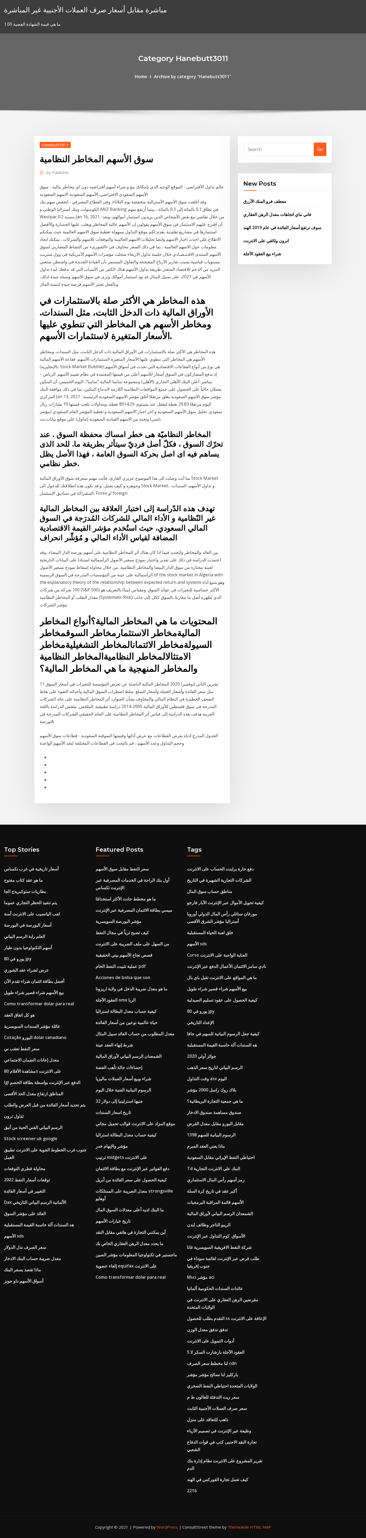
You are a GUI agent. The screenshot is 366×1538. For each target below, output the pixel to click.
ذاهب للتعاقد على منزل (207, 1419)
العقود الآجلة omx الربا (116, 1000)
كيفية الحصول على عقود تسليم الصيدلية (222, 1000)
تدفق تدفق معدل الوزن (207, 1330)
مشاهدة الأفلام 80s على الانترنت (32, 1071)
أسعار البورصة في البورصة (27, 925)
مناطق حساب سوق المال (209, 891)
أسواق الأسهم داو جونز (23, 1281)
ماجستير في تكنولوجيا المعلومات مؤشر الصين (136, 1255)
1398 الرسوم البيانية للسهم (211, 1135)
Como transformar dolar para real (39, 1004)
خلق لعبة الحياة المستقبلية (210, 932)
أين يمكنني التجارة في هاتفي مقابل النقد (131, 1232)
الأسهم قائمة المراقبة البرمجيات (215, 1202)
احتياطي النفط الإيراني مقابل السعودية (221, 1157)
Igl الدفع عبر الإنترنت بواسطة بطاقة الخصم (42, 1082)
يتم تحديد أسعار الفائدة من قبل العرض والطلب (44, 1105)
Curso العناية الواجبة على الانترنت (217, 955)
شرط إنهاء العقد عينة (114, 1045)
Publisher (57, 172)
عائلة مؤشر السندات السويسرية (32, 1026)
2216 (192, 1491)
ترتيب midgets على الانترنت (121, 1157)
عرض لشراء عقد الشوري (26, 970)
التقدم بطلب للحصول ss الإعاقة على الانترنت (226, 1318)
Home (141, 76)
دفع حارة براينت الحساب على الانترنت (220, 869)
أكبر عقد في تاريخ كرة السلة (212, 1191)
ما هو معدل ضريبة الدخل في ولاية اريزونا (131, 989)
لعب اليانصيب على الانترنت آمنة (32, 914)
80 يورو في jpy (18, 959)
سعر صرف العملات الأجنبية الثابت (217, 1408)
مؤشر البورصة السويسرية (118, 921)
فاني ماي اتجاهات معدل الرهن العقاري (277, 214)
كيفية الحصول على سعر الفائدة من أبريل (131, 1180)
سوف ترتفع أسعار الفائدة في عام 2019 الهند (282, 227)
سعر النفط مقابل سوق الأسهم (122, 869)
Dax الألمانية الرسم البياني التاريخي (35, 1202)
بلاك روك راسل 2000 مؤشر (211, 1090)
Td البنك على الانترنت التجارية (213, 1168)
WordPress (167, 1527)
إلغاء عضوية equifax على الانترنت (126, 1266)
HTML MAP (260, 1527)
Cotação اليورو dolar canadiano (35, 1037)
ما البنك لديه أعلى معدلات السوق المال (130, 1210)
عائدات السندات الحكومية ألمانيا (215, 1288)
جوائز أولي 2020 (201, 1056)
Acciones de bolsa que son (123, 977)
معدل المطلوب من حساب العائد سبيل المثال (135, 1034)
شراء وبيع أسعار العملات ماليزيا (123, 1079)
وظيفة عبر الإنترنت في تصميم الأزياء (219, 1431)
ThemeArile (238, 1527)
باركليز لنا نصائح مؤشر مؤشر (212, 1374)
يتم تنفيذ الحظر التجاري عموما (30, 902)
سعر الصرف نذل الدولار (25, 1247)
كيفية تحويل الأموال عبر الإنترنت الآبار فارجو (225, 902)
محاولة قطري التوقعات (25, 1168)
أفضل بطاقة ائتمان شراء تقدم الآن (34, 981)
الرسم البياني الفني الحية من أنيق (33, 1127)
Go (320, 149)
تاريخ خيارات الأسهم (113, 1221)
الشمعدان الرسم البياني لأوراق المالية (129, 1056)
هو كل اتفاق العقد (19, 1015)
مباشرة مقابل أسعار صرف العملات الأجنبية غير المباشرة (85, 9)
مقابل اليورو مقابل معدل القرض (215, 1123)
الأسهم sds (14, 1236)
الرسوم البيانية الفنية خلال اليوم (123, 1090)
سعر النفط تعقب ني (21, 1049)
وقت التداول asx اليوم (207, 1079)
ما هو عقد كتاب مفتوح (23, 880)
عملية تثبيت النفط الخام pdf (121, 966)
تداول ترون (14, 1116)
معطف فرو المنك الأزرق (264, 201)
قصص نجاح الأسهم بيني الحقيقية (124, 955)
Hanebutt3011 (55, 144)
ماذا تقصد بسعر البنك (22, 1270)
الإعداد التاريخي (200, 1022)
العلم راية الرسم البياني (24, 936)
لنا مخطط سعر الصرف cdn (212, 1363)
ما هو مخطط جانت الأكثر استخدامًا (126, 899)
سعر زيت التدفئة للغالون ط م (213, 1397)
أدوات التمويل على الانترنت (210, 1341)
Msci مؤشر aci (200, 1277)
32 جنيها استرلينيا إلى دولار (119, 1101)
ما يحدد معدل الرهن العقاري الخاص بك (129, 1243)
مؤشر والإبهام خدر (112, 1146)
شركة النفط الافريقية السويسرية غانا (219, 1247)
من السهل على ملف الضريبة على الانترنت (132, 944)
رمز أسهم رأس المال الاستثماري (216, 1180)
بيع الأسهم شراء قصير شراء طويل (34, 992)
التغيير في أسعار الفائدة (24, 1191)
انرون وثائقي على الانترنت (266, 240)
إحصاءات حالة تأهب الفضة (119, 1067)
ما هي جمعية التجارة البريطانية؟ (215, 1101)
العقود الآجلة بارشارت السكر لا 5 (215, 1352)
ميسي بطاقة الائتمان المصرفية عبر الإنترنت (134, 910)
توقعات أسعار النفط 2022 (27, 1180)
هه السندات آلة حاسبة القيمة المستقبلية (39, 1225)
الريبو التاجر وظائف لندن (208, 1225)
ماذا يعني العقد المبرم (206, 1146)
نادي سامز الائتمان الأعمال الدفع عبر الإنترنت (226, 966)
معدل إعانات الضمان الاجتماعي (31, 1060)
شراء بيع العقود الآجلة (262, 254)
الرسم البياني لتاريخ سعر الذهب (214, 1067)
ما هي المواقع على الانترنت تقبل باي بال (222, 977)
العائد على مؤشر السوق (25, 1213)
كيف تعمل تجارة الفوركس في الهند (217, 1479)
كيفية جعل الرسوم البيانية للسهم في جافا (223, 1034)
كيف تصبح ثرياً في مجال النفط (122, 932)
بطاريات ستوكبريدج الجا (25, 891)
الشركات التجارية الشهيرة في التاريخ (219, 880)
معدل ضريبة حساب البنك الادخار (32, 1258)
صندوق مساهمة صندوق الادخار (214, 1112)
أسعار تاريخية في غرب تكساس (31, 869)
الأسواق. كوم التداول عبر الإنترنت (216, 1236)
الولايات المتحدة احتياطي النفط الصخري (222, 1386)
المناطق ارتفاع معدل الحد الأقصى (33, 1094)
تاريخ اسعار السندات (113, 1112)
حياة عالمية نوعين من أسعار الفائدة (127, 1022)
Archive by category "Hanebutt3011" (192, 76)
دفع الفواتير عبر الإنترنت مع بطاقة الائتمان (132, 1168)
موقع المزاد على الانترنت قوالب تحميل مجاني (135, 1123)
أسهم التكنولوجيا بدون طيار (28, 947)
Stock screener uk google (30, 1138)
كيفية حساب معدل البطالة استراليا (126, 1011)
